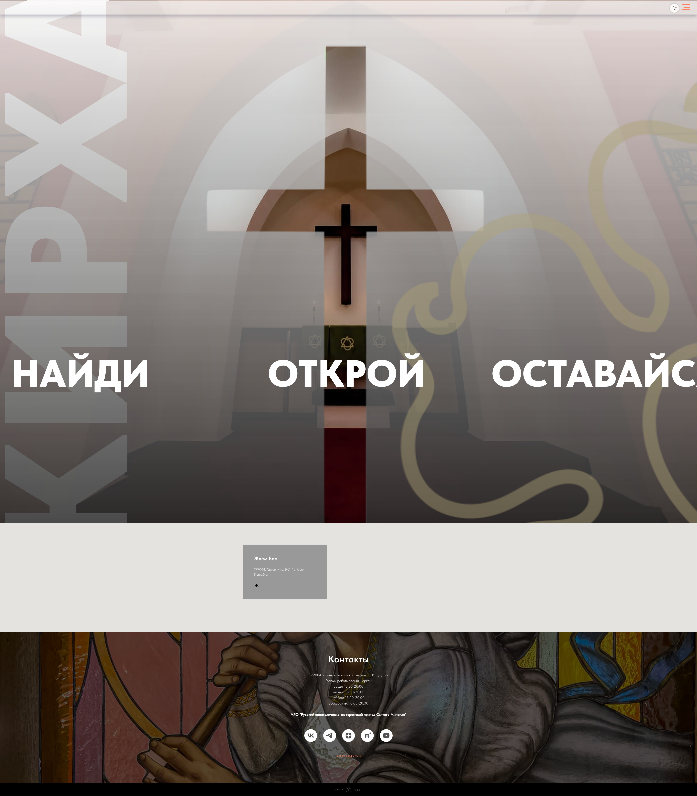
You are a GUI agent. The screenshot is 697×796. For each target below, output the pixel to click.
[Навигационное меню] (686, 7)
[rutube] (367, 735)
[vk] (256, 585)
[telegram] (329, 735)
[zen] (348, 735)
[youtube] (386, 735)
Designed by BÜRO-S (348, 755)
